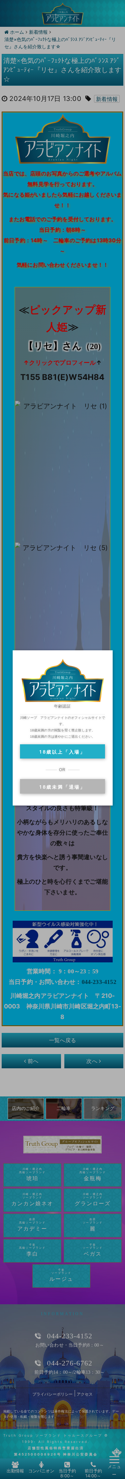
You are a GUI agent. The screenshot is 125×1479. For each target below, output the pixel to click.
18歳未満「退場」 (62, 787)
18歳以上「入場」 (62, 752)
